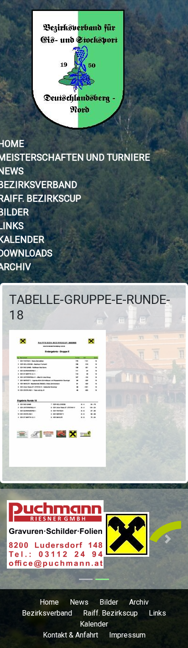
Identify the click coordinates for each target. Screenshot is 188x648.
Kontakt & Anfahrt (70, 635)
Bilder (108, 602)
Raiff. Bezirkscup (110, 613)
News (79, 602)
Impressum (127, 635)
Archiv (139, 602)
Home (49, 602)
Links (157, 613)
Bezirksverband (47, 613)
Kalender (94, 624)
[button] (20, 539)
